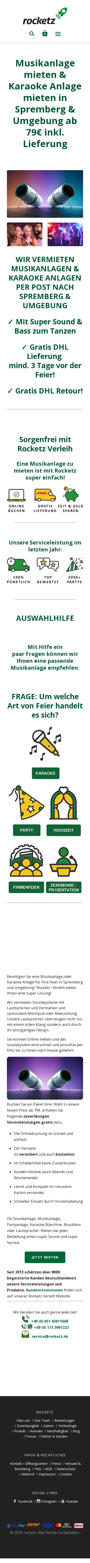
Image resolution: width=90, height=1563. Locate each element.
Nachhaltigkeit (57, 1431)
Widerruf (28, 1474)
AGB (48, 1469)
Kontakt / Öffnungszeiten (29, 1463)
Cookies (66, 1474)
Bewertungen (64, 1420)
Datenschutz (66, 1469)
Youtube (72, 1501)
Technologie (67, 1426)
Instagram (49, 1501)
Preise (56, 1463)
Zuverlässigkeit (28, 1426)
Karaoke (36, 1431)
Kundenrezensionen (44, 1290)
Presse (31, 1436)
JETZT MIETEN (45, 1257)
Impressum (47, 1474)
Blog (76, 1431)
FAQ (38, 1469)
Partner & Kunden (54, 1436)
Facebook (25, 1501)
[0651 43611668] (25, 1321)
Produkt (20, 1431)
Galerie (48, 1426)
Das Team (42, 1420)
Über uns (23, 1420)
